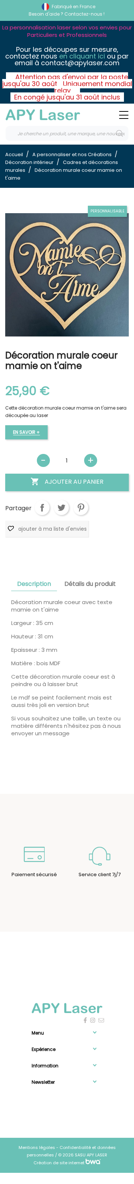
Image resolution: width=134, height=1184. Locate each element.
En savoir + (26, 432)
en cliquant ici (82, 56)
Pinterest (80, 507)
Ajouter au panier (67, 481)
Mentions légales (37, 1147)
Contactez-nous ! (84, 14)
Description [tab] (34, 584)
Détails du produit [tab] (90, 584)
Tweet (61, 507)
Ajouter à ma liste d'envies (52, 529)
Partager (42, 507)
